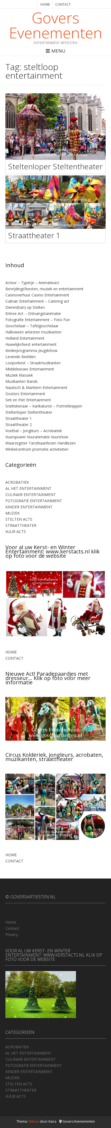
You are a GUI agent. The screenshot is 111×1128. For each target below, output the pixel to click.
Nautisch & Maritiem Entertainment (36, 387)
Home (10, 922)
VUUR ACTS (15, 531)
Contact (12, 928)
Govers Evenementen (55, 25)
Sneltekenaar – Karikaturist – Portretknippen (43, 406)
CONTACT (63, 4)
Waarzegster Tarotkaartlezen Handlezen (40, 443)
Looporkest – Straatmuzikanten (33, 362)
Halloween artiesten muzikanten (33, 332)
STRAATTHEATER (20, 525)
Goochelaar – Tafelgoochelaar (31, 325)
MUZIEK (12, 513)
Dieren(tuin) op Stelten (25, 307)
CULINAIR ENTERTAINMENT (30, 494)
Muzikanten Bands (21, 381)
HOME (45, 4)
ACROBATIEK (17, 482)
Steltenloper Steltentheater (55, 166)
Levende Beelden (20, 356)
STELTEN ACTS (18, 519)
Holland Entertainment (24, 338)
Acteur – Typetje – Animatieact (32, 282)
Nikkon (34, 1121)
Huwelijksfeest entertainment (31, 344)
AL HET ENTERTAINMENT (28, 488)
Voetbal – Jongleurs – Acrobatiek (33, 430)
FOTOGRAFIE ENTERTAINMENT (33, 500)
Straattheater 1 (34, 235)
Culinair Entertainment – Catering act (37, 301)
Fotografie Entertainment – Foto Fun (37, 319)
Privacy (11, 934)
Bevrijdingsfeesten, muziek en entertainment (44, 288)
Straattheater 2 (18, 424)
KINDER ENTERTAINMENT (29, 506)
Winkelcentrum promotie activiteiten (36, 449)
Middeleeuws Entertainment (29, 369)
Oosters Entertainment (25, 393)
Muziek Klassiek (19, 375)
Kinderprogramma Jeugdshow (31, 350)
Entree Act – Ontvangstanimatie (33, 313)
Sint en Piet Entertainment (28, 399)
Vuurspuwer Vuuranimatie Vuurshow (36, 436)
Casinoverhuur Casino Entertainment (37, 294)
